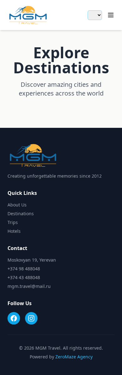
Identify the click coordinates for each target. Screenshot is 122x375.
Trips (13, 222)
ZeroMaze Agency (74, 357)
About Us (17, 205)
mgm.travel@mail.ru (29, 286)
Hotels (14, 231)
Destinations (21, 213)
